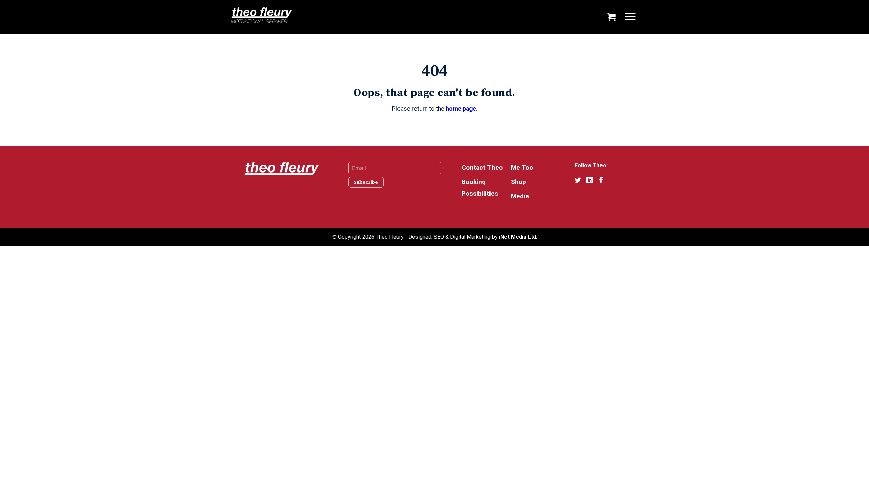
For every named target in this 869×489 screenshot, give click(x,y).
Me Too (522, 167)
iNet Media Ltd (517, 237)
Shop (518, 182)
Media (520, 196)
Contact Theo (482, 167)
